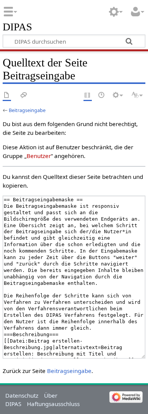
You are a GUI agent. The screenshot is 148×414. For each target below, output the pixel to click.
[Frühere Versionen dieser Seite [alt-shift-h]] (102, 95)
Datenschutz (21, 395)
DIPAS (17, 27)
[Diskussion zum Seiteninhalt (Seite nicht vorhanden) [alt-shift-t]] (24, 95)
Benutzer (39, 156)
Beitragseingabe (27, 110)
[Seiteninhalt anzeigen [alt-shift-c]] (7, 95)
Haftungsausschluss (53, 404)
